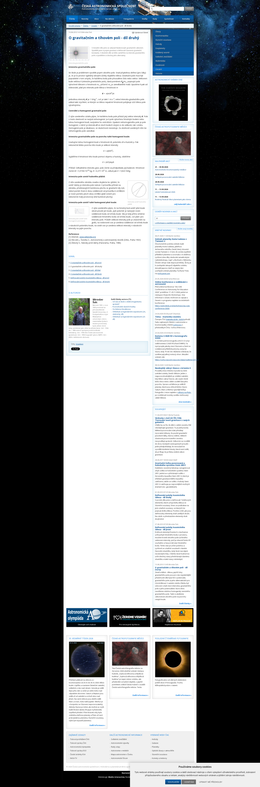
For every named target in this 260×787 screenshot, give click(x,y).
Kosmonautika (161, 35)
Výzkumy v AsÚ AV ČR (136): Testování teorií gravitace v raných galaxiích (172, 420)
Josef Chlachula (174, 314)
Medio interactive (116, 777)
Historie (158, 73)
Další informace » (97, 725)
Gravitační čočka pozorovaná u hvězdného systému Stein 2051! (170, 464)
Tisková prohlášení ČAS (79, 739)
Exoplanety (160, 48)
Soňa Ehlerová (173, 279)
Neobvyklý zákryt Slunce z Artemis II (173, 368)
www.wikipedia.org (87, 237)
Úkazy (158, 31)
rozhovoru (177, 325)
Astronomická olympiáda (80, 747)
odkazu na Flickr (184, 392)
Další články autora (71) (121, 299)
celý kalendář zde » (182, 204)
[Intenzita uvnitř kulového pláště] (138, 198)
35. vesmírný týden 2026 (81, 638)
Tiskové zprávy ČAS (78, 743)
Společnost (169, 19)
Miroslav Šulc (87, 32)
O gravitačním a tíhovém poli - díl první (85, 262)
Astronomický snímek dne (168, 79)
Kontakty (186, 19)
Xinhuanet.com (164, 273)
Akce (96, 19)
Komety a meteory (159, 758)
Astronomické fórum (119, 758)
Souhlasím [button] (173, 782)
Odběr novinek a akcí (166, 211)
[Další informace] (87, 659)
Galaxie (155, 743)
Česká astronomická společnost (85, 766)
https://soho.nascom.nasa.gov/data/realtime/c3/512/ (177, 360)
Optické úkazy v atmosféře (163, 750)
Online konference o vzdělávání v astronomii (171, 283)
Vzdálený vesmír (162, 52)
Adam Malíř (172, 460)
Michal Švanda (173, 415)
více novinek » (185, 402)
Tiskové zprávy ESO (78, 750)
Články (72, 19)
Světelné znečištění (163, 56)
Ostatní (94, 26)
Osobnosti (160, 65)
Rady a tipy (115, 747)
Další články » (185, 603)
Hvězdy (158, 44)
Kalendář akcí (162, 161)
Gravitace (79, 344)
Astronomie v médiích (120, 750)
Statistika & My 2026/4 (175, 319)
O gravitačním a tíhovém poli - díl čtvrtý (86, 274)
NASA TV (73, 758)
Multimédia (160, 61)
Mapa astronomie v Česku (122, 754)
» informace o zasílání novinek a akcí (170, 223)
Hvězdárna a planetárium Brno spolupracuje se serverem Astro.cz (127, 766)
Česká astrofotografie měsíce (171, 127)
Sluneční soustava (163, 40)
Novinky (85, 19)
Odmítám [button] (189, 782)
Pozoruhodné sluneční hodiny (124, 307)
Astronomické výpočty (120, 743)
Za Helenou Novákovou (122, 309)
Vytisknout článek (141, 32)
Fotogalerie (129, 19)
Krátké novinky (163, 230)
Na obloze (109, 19)
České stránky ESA (77, 754)
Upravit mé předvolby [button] (210, 782)
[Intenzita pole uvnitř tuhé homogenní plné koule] (79, 215)
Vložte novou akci (186, 160)
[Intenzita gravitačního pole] (79, 59)
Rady (155, 19)
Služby (144, 19)
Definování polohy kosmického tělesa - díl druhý (90, 281)
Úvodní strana (74, 26)
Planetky (155, 747)
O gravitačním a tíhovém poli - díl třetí (85, 270)
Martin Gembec (174, 236)
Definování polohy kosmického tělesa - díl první (89, 278)
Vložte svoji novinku (185, 229)
